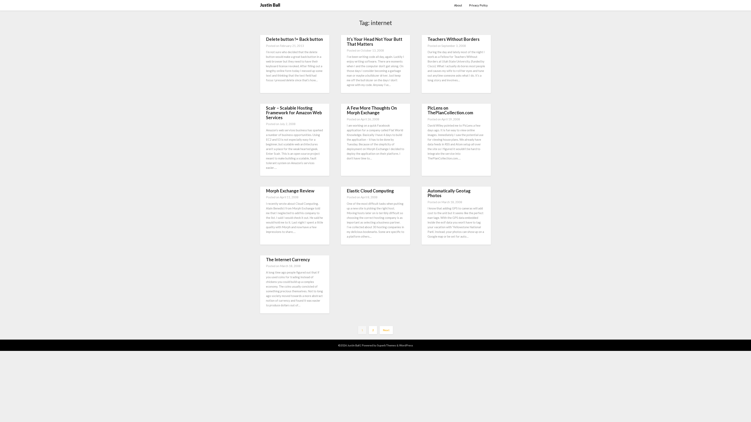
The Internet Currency (288, 259)
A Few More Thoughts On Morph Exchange (372, 110)
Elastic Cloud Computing (370, 190)
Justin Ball (270, 5)
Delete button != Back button (294, 39)
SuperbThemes (386, 345)
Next (386, 330)
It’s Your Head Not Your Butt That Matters (374, 41)
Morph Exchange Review (290, 190)
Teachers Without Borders (454, 39)
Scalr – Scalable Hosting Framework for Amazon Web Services (294, 112)
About (458, 5)
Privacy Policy (478, 5)
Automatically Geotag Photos (449, 193)
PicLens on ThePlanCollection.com (450, 110)
